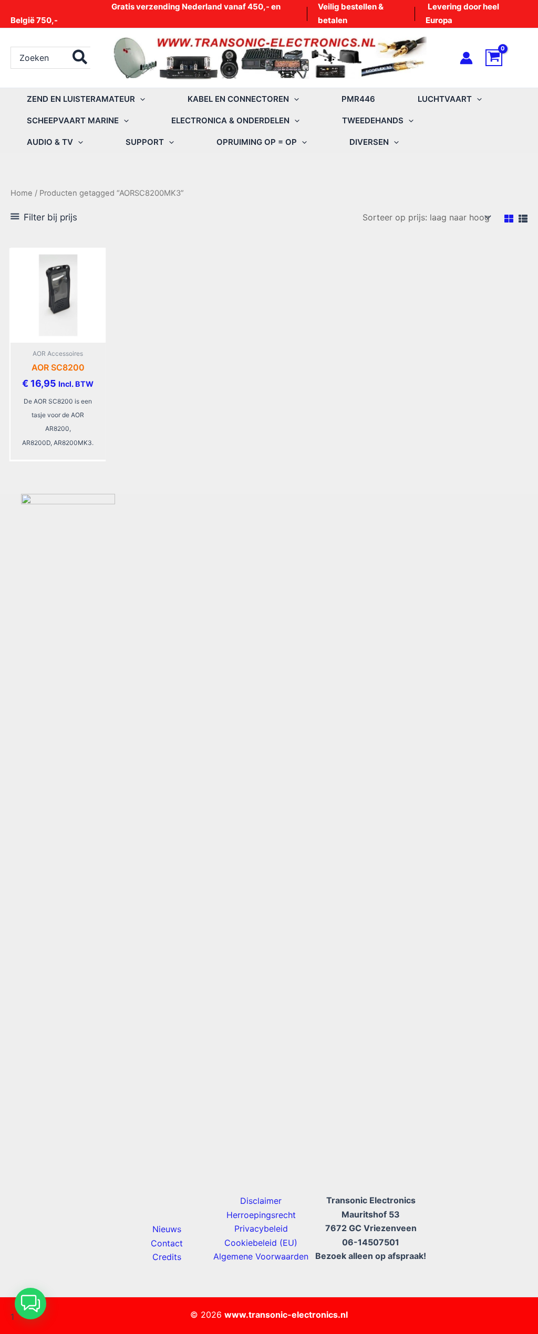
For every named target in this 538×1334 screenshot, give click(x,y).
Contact (167, 1243)
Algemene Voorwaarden (260, 1256)
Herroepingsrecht (261, 1215)
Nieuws (166, 1229)
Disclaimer (261, 1200)
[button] (140, 99)
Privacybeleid (261, 1228)
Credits (166, 1257)
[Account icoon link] (466, 58)
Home (22, 193)
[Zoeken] (80, 57)
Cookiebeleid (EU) (260, 1242)
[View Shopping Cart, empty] (506, 57)
